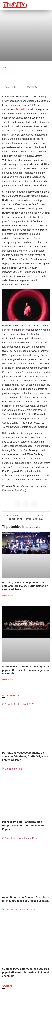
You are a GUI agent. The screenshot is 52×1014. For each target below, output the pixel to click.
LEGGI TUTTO (7, 595)
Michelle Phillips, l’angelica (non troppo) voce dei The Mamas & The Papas (23, 825)
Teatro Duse (22, 109)
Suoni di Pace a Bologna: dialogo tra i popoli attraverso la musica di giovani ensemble (25, 670)
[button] (40, 5)
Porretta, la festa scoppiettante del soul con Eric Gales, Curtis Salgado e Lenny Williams (25, 586)
